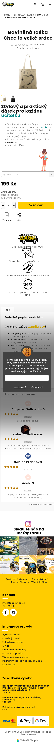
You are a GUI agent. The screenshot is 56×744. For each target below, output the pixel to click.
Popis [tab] (7, 308)
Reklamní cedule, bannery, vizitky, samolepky (21, 701)
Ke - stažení (9, 667)
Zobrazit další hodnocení (38, 509)
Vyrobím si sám (11, 637)
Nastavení (20, 387)
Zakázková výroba (15, 581)
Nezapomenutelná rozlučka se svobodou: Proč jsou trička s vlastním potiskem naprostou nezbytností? (26, 690)
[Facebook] (5, 615)
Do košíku (37, 203)
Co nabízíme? (39, 581)
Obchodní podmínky (14, 652)
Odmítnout (37, 387)
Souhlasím (28, 377)
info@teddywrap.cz (13, 605)
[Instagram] (13, 615)
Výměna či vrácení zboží (16, 659)
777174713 (8, 608)
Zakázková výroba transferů (18, 710)
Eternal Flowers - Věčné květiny (28, 584)
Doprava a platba (12, 656)
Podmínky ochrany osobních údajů (22, 663)
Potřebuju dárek (11, 641)
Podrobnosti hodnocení (27, 48)
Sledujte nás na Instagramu (27, 535)
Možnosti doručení (10, 193)
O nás (5, 648)
